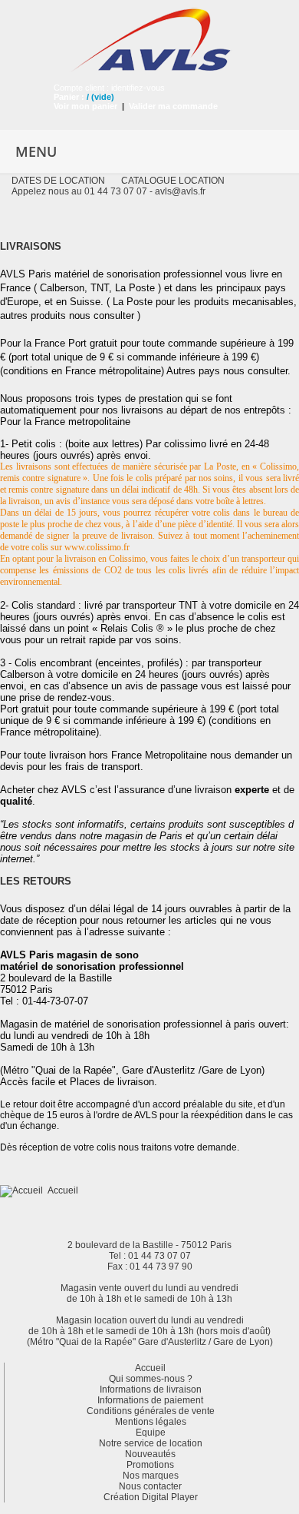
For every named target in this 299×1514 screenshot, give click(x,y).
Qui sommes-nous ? (150, 1378)
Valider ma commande (173, 106)
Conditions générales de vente (151, 1411)
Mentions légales (150, 1421)
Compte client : (82, 87)
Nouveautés (150, 1454)
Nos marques (151, 1475)
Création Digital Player (151, 1497)
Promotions (150, 1464)
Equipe (151, 1432)
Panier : (69, 96)
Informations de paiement (150, 1400)
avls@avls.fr (180, 191)
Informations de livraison (151, 1389)
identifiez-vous (138, 87)
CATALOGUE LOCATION (173, 180)
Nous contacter (150, 1486)
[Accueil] (24, 1190)
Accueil (63, 1190)
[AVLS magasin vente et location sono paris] (149, 35)
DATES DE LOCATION (58, 180)
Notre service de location (150, 1443)
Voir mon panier (85, 106)
